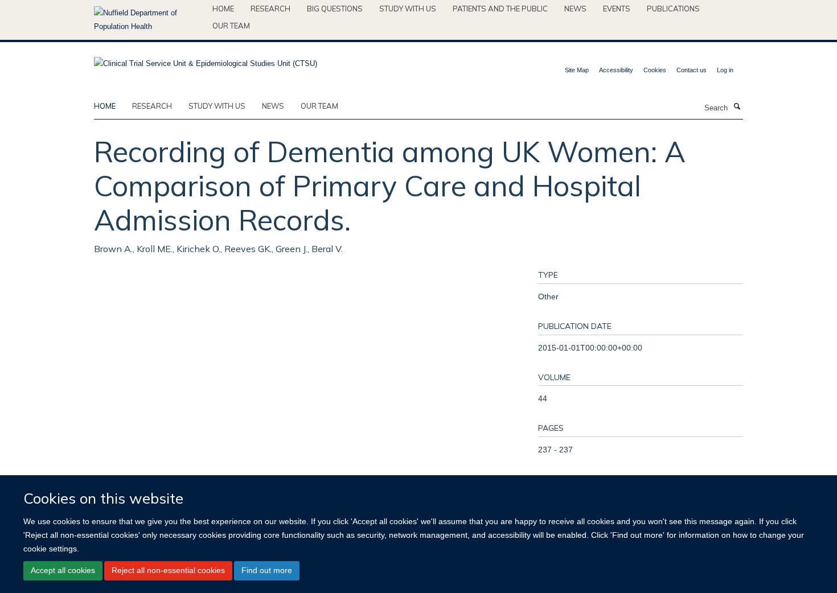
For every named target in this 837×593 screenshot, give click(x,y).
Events (616, 8)
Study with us (407, 8)
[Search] (737, 107)
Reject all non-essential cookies (168, 570)
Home (223, 8)
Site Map (577, 70)
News (575, 8)
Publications (673, 8)
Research (270, 8)
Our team (231, 25)
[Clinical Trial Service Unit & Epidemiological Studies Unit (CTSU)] (205, 60)
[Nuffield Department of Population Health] (149, 20)
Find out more (266, 570)
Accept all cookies (63, 570)
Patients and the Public (500, 8)
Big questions (335, 8)
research (152, 105)
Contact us (691, 70)
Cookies (654, 70)
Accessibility (616, 70)
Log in (725, 70)
